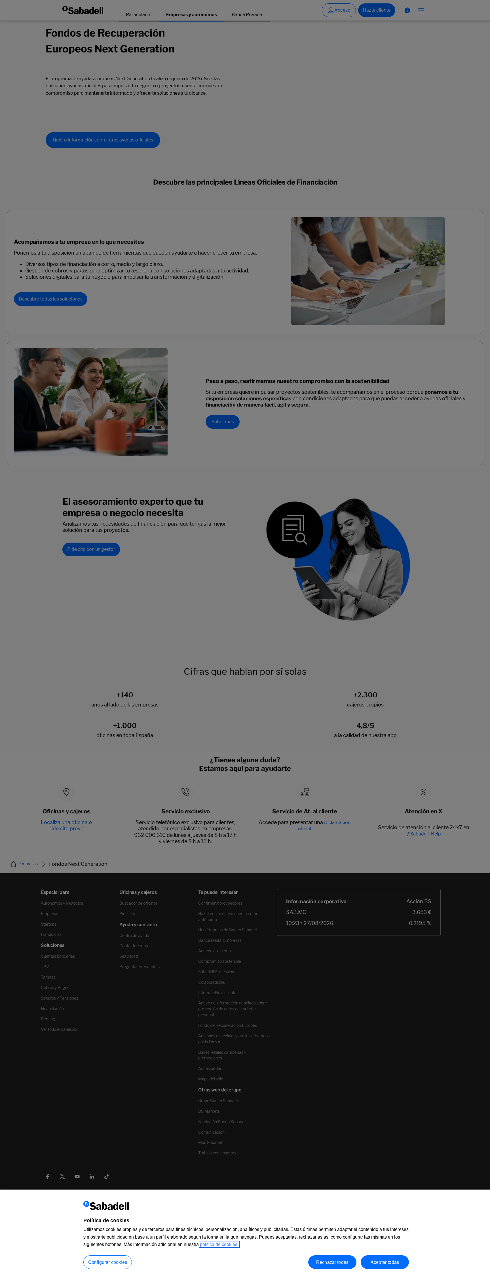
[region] (245, 1234)
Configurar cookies (107, 1262)
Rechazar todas (332, 1262)
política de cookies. (219, 1244)
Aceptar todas (385, 1262)
